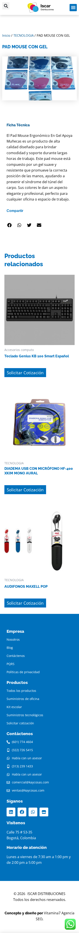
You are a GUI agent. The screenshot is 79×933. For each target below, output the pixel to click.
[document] (39, 466)
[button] (73, 414)
